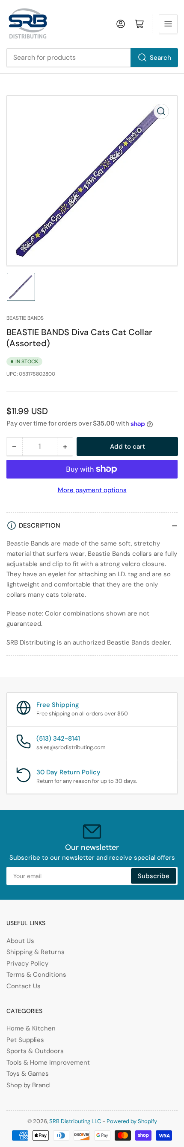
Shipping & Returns (35, 952)
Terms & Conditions (36, 974)
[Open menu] (168, 24)
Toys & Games (27, 1073)
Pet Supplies (25, 1040)
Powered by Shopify (132, 1121)
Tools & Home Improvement (48, 1062)
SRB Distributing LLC (75, 1121)
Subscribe (153, 876)
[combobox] (92, 57)
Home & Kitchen (31, 1028)
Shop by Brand (28, 1085)
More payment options (92, 490)
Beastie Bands (25, 318)
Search (160, 57)
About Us (20, 941)
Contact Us (23, 986)
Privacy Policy (27, 963)
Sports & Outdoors (35, 1051)
